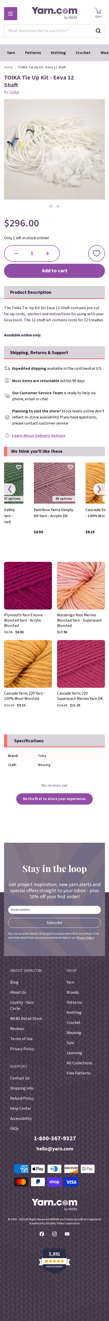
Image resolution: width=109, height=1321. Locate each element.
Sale (70, 1043)
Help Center (20, 1108)
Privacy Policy (85, 938)
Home (8, 67)
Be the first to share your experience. (54, 799)
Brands (73, 992)
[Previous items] (10, 489)
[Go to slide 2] (58, 206)
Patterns (33, 53)
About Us (18, 992)
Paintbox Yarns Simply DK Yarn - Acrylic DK (53, 513)
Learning (74, 1053)
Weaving (74, 1033)
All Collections (79, 1063)
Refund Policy (22, 1098)
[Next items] (99, 489)
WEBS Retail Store (26, 1018)
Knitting (58, 53)
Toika (14, 92)
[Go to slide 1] (50, 206)
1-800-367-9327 (55, 1138)
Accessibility (21, 1118)
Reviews (17, 1029)
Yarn (11, 53)
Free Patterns (78, 1073)
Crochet (83, 53)
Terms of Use (21, 1039)
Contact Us (19, 1078)
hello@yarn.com (55, 1148)
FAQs (14, 1128)
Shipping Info (21, 1088)
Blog (14, 982)
